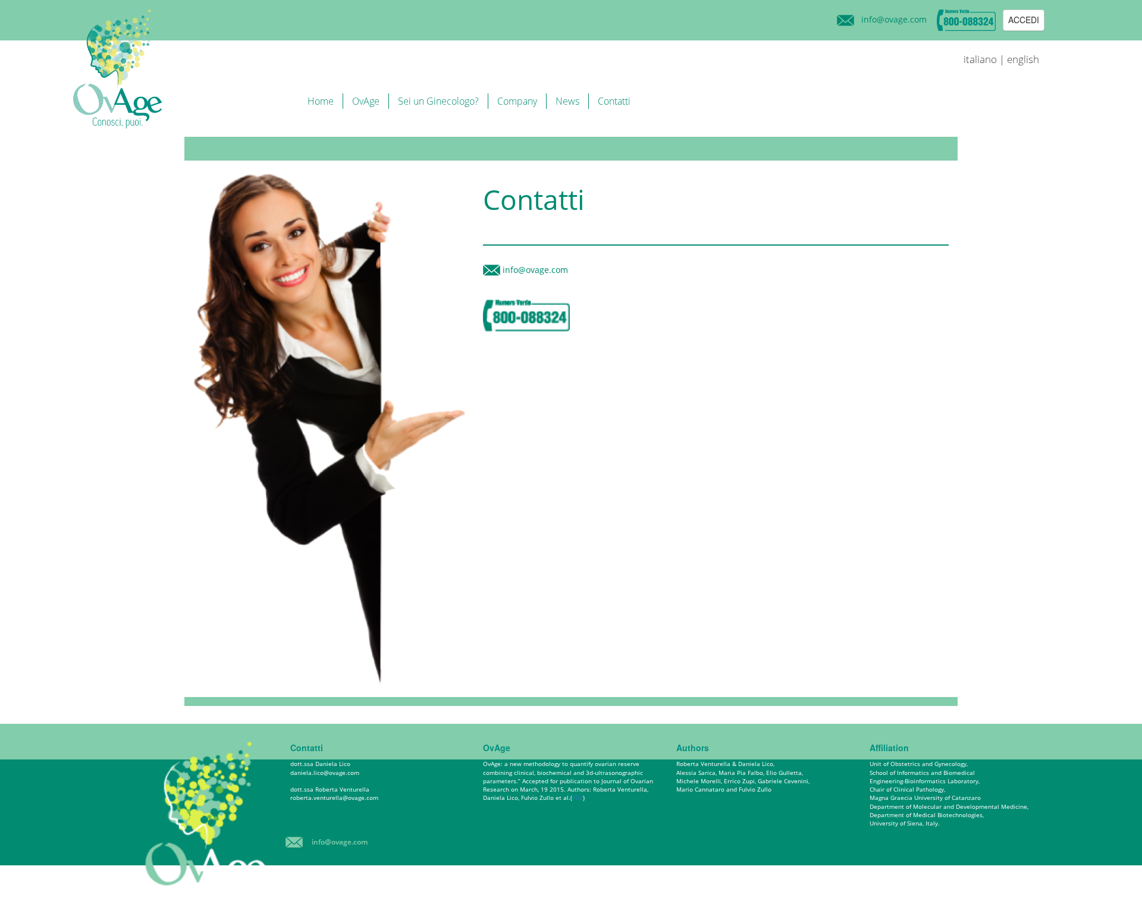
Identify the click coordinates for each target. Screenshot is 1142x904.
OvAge (365, 101)
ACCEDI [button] (1023, 20)
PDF (577, 797)
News (567, 101)
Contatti (614, 101)
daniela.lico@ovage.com (324, 772)
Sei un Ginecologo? (438, 101)
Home (321, 101)
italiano (980, 59)
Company (517, 101)
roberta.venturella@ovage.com (334, 797)
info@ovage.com (894, 19)
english (1023, 59)
